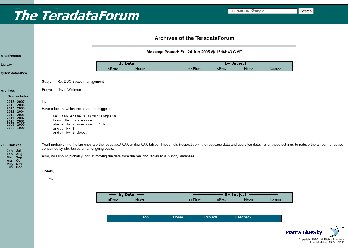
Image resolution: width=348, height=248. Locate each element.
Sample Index (18, 96)
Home (178, 217)
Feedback (243, 217)
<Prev (113, 69)
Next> (140, 69)
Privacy (210, 217)
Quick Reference (14, 73)
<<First (194, 69)
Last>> (276, 69)
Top (145, 217)
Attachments (11, 56)
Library (6, 64)
